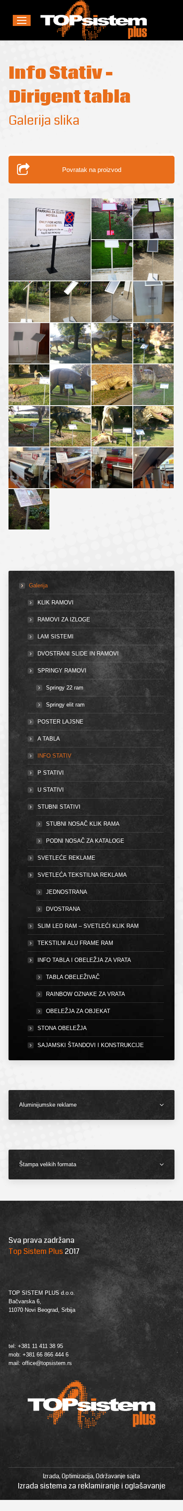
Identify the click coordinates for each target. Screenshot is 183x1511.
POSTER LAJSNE (60, 721)
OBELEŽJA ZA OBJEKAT (78, 1011)
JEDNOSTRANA (66, 892)
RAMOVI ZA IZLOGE (63, 619)
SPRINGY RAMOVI (61, 670)
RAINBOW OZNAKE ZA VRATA (85, 994)
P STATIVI (50, 773)
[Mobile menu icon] (22, 20)
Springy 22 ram (64, 687)
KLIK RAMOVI (55, 602)
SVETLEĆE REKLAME (66, 858)
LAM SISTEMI (55, 636)
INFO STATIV (54, 756)
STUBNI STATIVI (58, 807)
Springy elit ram (65, 704)
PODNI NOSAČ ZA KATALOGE (85, 841)
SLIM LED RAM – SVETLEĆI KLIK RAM (88, 926)
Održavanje (111, 1476)
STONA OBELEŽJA (62, 1028)
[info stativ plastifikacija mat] (154, 219)
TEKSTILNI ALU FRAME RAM (75, 943)
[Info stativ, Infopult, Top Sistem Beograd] (154, 261)
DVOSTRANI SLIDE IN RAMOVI (78, 653)
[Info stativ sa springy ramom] (29, 510)
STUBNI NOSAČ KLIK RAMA (83, 824)
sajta (133, 1476)
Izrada (51, 1476)
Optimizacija (77, 1476)
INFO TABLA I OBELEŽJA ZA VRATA (84, 960)
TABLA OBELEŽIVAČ (73, 977)
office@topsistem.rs (47, 1363)
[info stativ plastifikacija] (112, 219)
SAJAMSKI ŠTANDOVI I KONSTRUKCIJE (90, 1045)
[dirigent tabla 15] (112, 261)
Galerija (38, 585)
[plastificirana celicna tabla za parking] (50, 239)
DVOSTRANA (63, 909)
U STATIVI (50, 790)
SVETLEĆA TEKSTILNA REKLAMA (82, 875)
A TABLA (48, 738)
